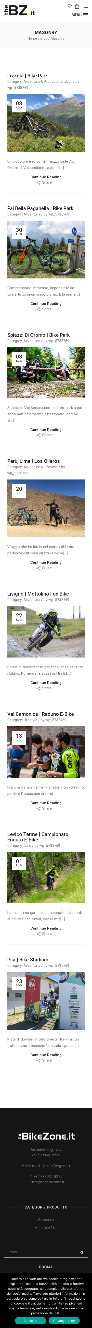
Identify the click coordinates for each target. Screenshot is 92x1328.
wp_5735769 (17, 88)
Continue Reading (46, 177)
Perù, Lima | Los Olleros (33, 461)
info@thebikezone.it (47, 1182)
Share (47, 182)
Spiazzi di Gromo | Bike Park (38, 335)
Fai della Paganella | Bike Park (40, 208)
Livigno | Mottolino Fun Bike (38, 594)
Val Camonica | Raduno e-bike (40, 714)
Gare (27, 846)
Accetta (30, 1321)
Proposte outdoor (58, 82)
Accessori (46, 1219)
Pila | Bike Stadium (27, 960)
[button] (80, 14)
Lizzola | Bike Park (27, 76)
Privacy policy (64, 1321)
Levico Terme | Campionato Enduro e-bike (37, 837)
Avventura (32, 82)
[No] (72, 1300)
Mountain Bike (46, 1228)
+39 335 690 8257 (48, 1177)
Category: (15, 82)
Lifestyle (51, 467)
